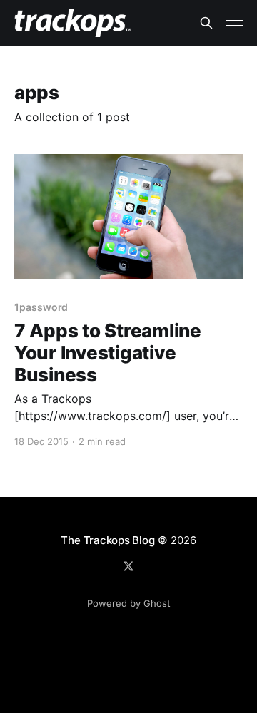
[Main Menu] (234, 23)
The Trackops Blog (107, 540)
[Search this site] (206, 22)
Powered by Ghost (129, 603)
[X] (128, 566)
